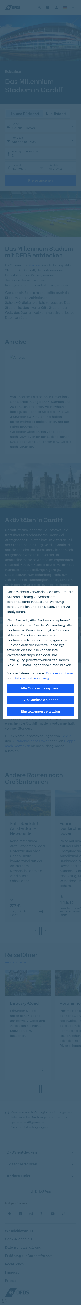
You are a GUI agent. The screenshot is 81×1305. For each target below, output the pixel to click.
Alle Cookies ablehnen (40, 700)
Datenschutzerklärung (31, 678)
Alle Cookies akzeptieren (40, 688)
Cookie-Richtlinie (59, 673)
